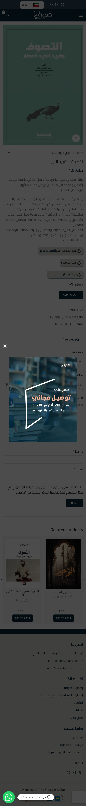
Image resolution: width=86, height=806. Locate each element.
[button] (9, 797)
